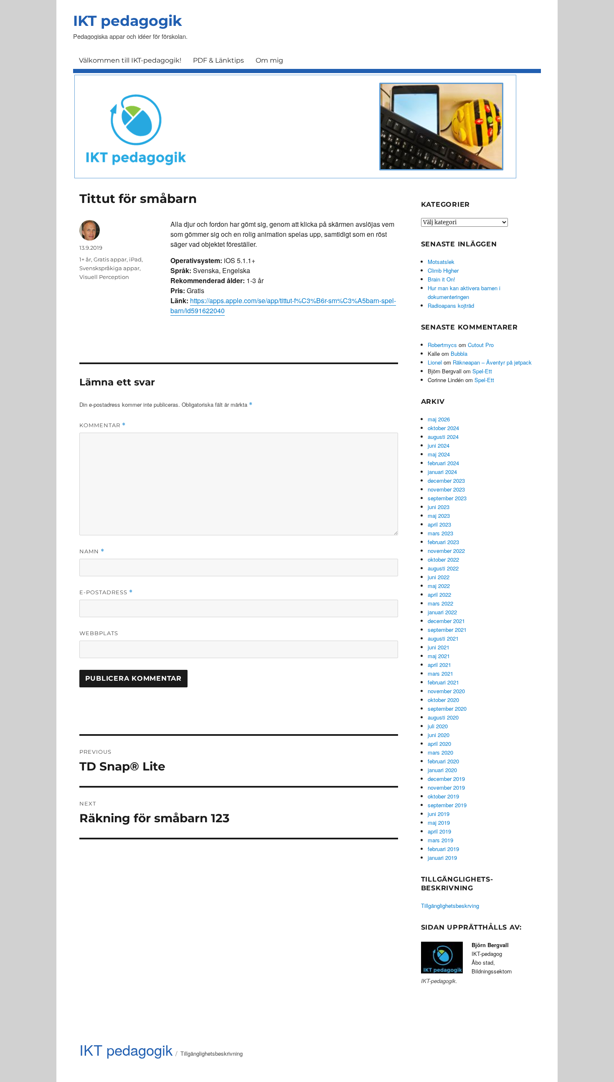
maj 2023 (439, 515)
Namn (91, 551)
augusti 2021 (443, 638)
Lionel (435, 362)
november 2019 (446, 787)
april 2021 (439, 665)
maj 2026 (439, 419)
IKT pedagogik (127, 21)
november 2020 (446, 691)
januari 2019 (442, 858)
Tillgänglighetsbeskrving (450, 906)
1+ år (85, 259)
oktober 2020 (443, 700)
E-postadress (106, 592)
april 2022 (439, 594)
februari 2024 (443, 463)
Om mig (269, 60)
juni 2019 (438, 814)
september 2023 (447, 498)
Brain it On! (441, 279)
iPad (135, 259)
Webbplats (98, 633)
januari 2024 (442, 472)
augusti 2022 (443, 568)
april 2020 (439, 744)
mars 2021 (440, 673)
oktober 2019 (443, 796)
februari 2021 (443, 682)
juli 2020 (438, 726)
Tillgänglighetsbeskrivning (211, 1053)
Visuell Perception (104, 277)
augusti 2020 (443, 717)
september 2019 (447, 805)
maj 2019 (439, 822)
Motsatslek (441, 262)
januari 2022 (442, 612)
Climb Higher (443, 270)
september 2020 (447, 708)
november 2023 (446, 489)
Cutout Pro (481, 345)
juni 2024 (438, 445)
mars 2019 (440, 840)
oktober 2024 (443, 428)
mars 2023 (440, 533)
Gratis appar (110, 259)
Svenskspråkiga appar (109, 268)
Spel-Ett (482, 371)
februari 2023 (443, 542)
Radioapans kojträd (451, 305)
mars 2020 (440, 752)
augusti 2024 (443, 437)
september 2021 (447, 629)
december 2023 (446, 480)
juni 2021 (438, 647)
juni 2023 (438, 507)
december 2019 (446, 779)
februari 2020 (443, 761)
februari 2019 (443, 849)
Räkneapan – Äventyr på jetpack (492, 362)
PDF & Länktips (218, 60)
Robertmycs (442, 345)
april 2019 (439, 831)
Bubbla (459, 353)
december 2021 (446, 621)
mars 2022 (440, 603)
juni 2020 (438, 735)
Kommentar (102, 425)
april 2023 (439, 524)
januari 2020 (442, 770)
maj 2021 (439, 656)
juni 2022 (438, 577)
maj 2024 (439, 454)
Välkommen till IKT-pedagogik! (130, 60)
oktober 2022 (443, 559)
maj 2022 (439, 586)
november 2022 (446, 551)
